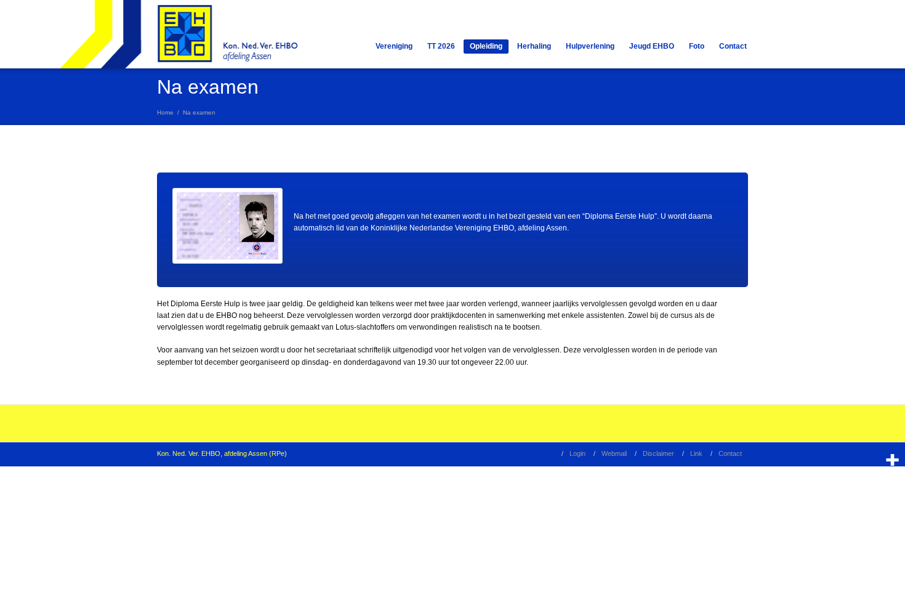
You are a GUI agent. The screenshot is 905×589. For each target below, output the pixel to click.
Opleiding (486, 46)
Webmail (614, 453)
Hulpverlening (590, 46)
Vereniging (394, 46)
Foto (696, 46)
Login (577, 453)
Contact (733, 46)
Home (165, 112)
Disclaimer (658, 453)
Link (696, 453)
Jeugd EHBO (651, 46)
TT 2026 (441, 46)
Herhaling (534, 46)
